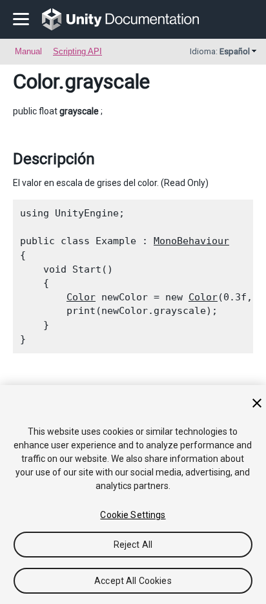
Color (36, 81)
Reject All (133, 544)
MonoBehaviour (191, 241)
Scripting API (77, 51)
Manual (28, 51)
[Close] (257, 403)
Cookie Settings (132, 515)
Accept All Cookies (133, 581)
